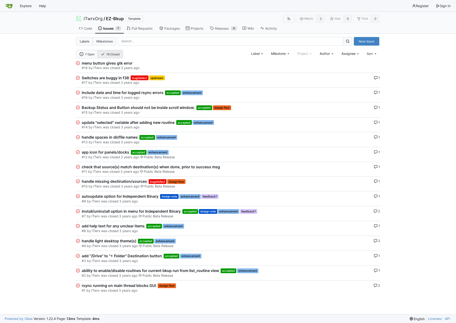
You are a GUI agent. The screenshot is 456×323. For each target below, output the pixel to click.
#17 (84, 82)
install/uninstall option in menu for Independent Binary (131, 211)
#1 (84, 290)
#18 (85, 68)
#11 (84, 171)
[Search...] (347, 41)
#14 (85, 127)
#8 (84, 201)
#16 (85, 97)
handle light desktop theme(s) (109, 241)
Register (422, 6)
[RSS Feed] (288, 19)
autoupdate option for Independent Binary (120, 196)
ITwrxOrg (93, 18)
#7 (84, 216)
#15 (85, 112)
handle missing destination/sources (114, 181)
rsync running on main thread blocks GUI (119, 285)
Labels (84, 41)
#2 (84, 275)
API (447, 319)
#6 (84, 231)
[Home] (9, 6)
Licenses (435, 319)
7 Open (90, 54)
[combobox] (257, 53)
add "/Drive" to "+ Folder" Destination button (122, 255)
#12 (84, 157)
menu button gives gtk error (107, 63)
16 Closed (112, 54)
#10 (85, 186)
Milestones (104, 41)
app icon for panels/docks (105, 152)
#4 (84, 246)
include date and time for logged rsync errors (122, 92)
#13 (85, 142)
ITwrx (97, 68)
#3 (84, 261)
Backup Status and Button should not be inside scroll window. (138, 107)
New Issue (366, 41)
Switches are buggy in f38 (105, 77)
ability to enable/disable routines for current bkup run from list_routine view (150, 270)
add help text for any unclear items (113, 226)
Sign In (445, 6)
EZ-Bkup (115, 18)
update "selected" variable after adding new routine (128, 122)
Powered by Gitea (19, 319)
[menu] (372, 53)
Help (42, 6)
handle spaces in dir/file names (110, 137)
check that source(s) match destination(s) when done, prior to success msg (151, 166)
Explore (26, 6)
